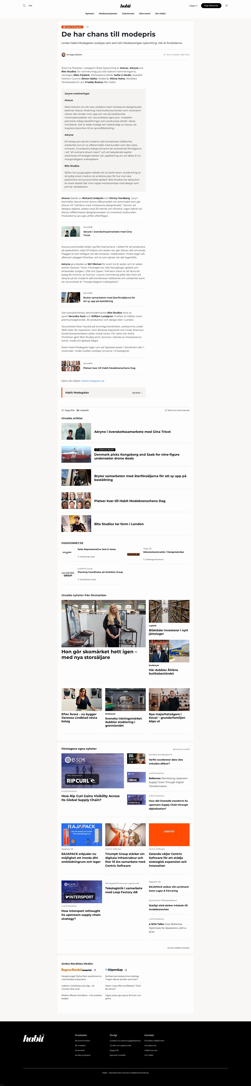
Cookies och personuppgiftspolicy (125, 1040)
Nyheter (89, 13)
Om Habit (160, 13)
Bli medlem (80, 1045)
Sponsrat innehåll (118, 1055)
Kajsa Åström (76, 54)
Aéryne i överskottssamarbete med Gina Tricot (107, 233)
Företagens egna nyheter (79, 748)
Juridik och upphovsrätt (120, 1045)
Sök (30, 5)
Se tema (136, 392)
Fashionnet (128, 13)
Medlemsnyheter (108, 13)
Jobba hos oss (150, 1050)
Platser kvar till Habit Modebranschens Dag (109, 368)
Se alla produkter (83, 1055)
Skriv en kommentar (179, 410)
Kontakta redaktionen (154, 1040)
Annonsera (80, 1050)
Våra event (144, 13)
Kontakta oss (150, 1045)
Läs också (87, 227)
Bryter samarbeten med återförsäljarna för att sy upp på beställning (109, 299)
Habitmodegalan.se (92, 380)
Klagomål (114, 1050)
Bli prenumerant (82, 1040)
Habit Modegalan (74, 27)
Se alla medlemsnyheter (178, 948)
